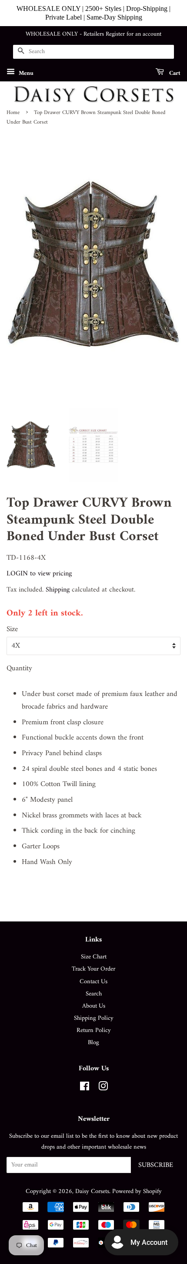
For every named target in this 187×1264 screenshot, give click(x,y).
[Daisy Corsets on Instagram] (103, 1088)
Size (12, 629)
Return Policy (94, 1030)
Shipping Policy (94, 1018)
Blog (93, 1042)
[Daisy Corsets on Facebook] (85, 1088)
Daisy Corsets (92, 1191)
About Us (93, 1006)
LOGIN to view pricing (39, 574)
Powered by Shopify (137, 1191)
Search (94, 993)
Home (13, 113)
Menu (25, 72)
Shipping (58, 590)
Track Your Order (93, 969)
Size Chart (94, 956)
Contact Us (93, 981)
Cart (173, 72)
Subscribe (155, 1165)
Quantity (19, 668)
